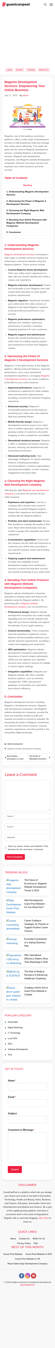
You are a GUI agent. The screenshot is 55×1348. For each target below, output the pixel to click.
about (13, 1238)
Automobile (13, 1022)
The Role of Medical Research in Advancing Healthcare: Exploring (35, 975)
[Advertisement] (27, 37)
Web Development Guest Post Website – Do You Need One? (35, 903)
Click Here (43, 1218)
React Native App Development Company (27, 1263)
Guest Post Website (12, 1254)
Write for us (43, 70)
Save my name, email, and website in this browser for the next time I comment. (28, 848)
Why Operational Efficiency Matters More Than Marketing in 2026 (36, 958)
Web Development (15, 744)
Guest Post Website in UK (27, 1259)
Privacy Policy (24, 1243)
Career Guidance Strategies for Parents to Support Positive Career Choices (36, 925)
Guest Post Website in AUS (39, 1254)
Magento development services (19, 254)
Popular (19, 70)
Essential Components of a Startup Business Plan (35, 942)
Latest (9, 70)
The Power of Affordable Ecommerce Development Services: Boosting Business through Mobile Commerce (38, 757)
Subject (12, 1113)
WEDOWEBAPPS (27, 1285)
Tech (10, 1055)
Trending (31, 70)
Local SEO (12, 1038)
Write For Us (39, 1238)
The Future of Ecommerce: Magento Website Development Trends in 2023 (35, 885)
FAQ (36, 1243)
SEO (10, 1044)
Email (12, 1097)
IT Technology (14, 1033)
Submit (15, 1169)
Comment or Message (21, 1130)
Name (12, 1080)
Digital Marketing (15, 1027)
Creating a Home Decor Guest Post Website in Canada (36, 991)
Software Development (18, 1049)
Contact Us (24, 1238)
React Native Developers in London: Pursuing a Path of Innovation (16, 757)
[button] (44, 5)
